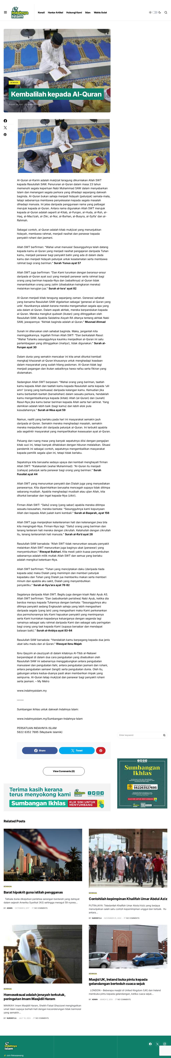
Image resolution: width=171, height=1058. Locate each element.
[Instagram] (164, 1044)
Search (164, 735)
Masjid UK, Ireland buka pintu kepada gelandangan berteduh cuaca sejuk (118, 982)
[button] (5, 12)
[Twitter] (157, 1044)
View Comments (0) (64, 771)
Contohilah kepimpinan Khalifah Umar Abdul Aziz (128, 899)
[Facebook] (150, 1044)
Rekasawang (17, 1055)
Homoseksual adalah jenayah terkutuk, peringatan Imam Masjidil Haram (34, 997)
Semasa (14, 83)
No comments (40, 908)
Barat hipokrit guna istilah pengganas (33, 892)
